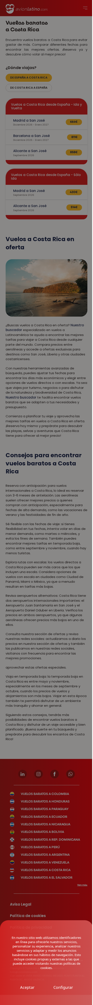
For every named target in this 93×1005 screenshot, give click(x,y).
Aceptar (27, 987)
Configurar (63, 987)
